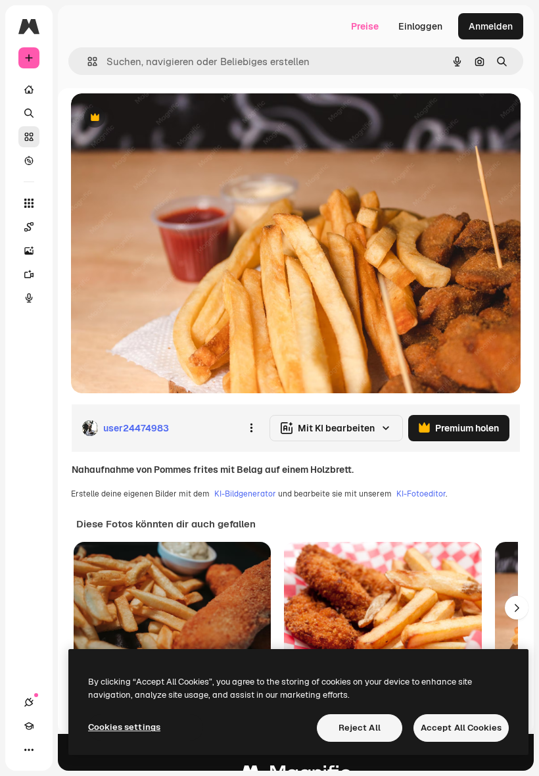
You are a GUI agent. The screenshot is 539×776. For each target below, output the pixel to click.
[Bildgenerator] (28, 250)
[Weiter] (516, 607)
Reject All (360, 727)
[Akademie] (28, 726)
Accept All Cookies (461, 727)
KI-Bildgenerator (245, 494)
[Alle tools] (28, 203)
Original (155, 118)
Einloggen (420, 26)
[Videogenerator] (28, 274)
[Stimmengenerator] (28, 297)
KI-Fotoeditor (421, 494)
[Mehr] (28, 749)
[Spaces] (28, 226)
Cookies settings (124, 727)
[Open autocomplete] (87, 61)
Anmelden (491, 26)
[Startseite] (28, 89)
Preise (365, 26)
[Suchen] (28, 113)
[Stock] (28, 136)
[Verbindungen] (28, 702)
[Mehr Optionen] (251, 428)
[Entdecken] (28, 160)
